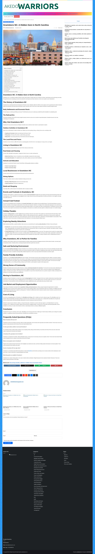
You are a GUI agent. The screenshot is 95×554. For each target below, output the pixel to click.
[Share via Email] (34, 375)
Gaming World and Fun (38, 480)
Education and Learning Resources (40, 465)
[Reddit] (26, 375)
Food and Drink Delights (38, 478)
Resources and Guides (38, 502)
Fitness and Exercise (41, 13)
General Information (37, 482)
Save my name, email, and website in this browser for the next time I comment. (18, 440)
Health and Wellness (31, 13)
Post (35, 497)
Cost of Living (7, 89)
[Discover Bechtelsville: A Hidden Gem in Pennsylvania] (32, 400)
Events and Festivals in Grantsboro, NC (11, 76)
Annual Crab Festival (8, 77)
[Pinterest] (24, 375)
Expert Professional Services (39, 469)
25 (34, 454)
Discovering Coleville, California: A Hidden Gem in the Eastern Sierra (26, 362)
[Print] (37, 375)
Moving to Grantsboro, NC (9, 86)
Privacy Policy (66, 462)
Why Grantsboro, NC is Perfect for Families (12, 81)
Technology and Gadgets (38, 506)
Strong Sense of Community (10, 85)
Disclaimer (66, 458)
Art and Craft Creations (38, 456)
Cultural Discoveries (37, 462)
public (35, 499)
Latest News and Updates (51, 13)
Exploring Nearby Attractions (9, 80)
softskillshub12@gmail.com (9, 27)
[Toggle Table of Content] (20, 69)
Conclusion (7, 90)
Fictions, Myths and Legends (39, 473)
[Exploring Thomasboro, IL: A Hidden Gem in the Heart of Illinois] (12, 400)
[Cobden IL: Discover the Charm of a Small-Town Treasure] (53, 400)
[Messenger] (31, 375)
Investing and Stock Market (62, 13)
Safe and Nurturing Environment (10, 82)
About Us (65, 454)
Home (5, 13)
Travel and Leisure (10, 19)
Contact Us (66, 456)
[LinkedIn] (18, 375)
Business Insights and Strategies (40, 460)
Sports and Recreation (73, 13)
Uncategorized (36, 510)
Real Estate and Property (38, 501)
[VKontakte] (29, 375)
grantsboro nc (33, 370)
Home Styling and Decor (38, 488)
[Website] (11, 385)
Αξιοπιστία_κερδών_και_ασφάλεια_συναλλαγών (74, 55)
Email (4, 435)
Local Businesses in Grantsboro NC (11, 75)
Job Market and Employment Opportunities (12, 87)
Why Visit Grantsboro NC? (9, 72)
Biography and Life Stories (38, 458)
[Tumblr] (21, 375)
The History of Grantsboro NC (10, 71)
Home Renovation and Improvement (40, 486)
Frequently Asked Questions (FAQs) (11, 91)
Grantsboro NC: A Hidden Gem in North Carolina (13, 70)
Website (35, 435)
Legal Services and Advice (38, 495)
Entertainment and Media (12, 13)
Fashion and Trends (22, 13)
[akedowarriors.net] (31, 6)
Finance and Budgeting (38, 475)
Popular (78, 21)
